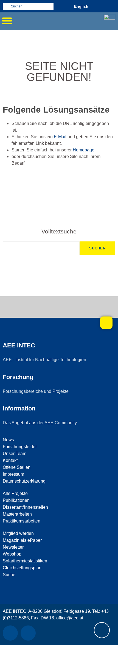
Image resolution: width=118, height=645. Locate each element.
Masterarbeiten (17, 514)
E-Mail (60, 136)
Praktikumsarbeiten (21, 521)
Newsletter (13, 547)
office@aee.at (69, 618)
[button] (7, 21)
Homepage (83, 150)
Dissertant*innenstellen (25, 507)
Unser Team (14, 453)
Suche (9, 574)
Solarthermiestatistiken (25, 561)
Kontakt (10, 460)
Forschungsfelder (20, 446)
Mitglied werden (18, 533)
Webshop (12, 554)
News (8, 439)
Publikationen (16, 500)
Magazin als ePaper (22, 540)
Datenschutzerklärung (24, 481)
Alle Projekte (15, 493)
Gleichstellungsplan (22, 567)
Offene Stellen (16, 467)
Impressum (13, 474)
